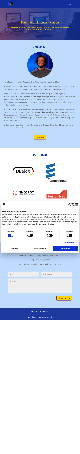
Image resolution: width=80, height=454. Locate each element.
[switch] (30, 235)
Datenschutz (44, 311)
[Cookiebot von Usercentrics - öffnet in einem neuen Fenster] (69, 204)
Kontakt (40, 137)
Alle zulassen (65, 248)
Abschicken (64, 298)
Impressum (33, 311)
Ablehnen (14, 248)
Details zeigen (69, 242)
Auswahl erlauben (40, 248)
